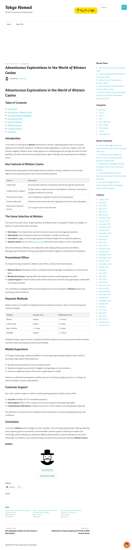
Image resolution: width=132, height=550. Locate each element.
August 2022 (104, 267)
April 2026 (103, 211)
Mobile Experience (15, 125)
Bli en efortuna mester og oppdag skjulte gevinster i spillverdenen (109, 157)
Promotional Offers (15, 118)
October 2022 (104, 260)
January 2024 (104, 236)
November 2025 (105, 227)
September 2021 (105, 300)
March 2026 (103, 215)
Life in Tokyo (103, 125)
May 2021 (103, 313)
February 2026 (104, 218)
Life (100, 118)
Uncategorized (24, 64)
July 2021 (102, 306)
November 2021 (105, 294)
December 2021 (105, 291)
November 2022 (105, 257)
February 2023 (104, 248)
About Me (19, 24)
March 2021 (103, 319)
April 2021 (103, 316)
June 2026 (103, 205)
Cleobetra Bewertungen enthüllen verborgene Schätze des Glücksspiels (109, 185)
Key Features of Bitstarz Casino (20, 112)
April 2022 (103, 279)
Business (102, 109)
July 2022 (102, 270)
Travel (101, 131)
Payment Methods (15, 122)
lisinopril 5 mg (104, 182)
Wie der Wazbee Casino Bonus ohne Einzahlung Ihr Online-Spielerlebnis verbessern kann (111, 95)
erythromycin (104, 173)
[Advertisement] (66, 42)
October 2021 (104, 297)
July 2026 (102, 202)
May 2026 (103, 208)
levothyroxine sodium (107, 154)
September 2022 (105, 264)
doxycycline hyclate (106, 163)
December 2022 (105, 254)
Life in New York (105, 122)
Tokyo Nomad (18, 7)
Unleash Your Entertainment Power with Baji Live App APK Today (111, 148)
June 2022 (103, 273)
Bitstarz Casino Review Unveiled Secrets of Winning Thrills (17, 511)
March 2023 (103, 245)
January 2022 (104, 288)
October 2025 (104, 230)
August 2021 (104, 303)
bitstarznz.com (38, 241)
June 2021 (103, 310)
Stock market (104, 128)
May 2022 (103, 276)
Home (9, 24)
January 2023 (104, 251)
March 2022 (103, 282)
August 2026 (104, 199)
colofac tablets (104, 145)
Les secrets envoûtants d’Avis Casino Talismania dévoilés (110, 166)
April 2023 (103, 242)
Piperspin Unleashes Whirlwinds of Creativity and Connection (71, 511)
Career (101, 112)
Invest (101, 115)
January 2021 (104, 325)
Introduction (12, 109)
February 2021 (104, 322)
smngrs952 (22, 78)
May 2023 (103, 239)
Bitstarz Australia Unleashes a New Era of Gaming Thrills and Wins (45, 511)
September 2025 (105, 233)
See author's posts (47, 475)
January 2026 (104, 221)
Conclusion (12, 131)
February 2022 (104, 285)
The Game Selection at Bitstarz (19, 115)
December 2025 (105, 224)
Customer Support (15, 128)
